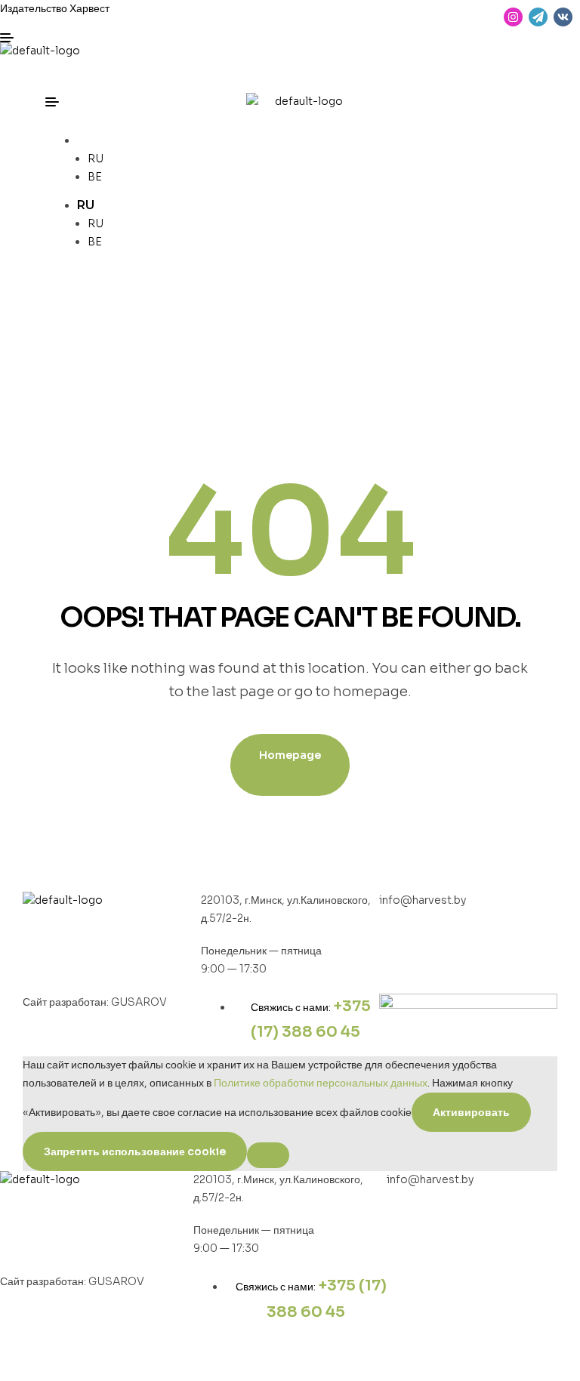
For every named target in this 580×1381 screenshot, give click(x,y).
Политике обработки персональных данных (320, 1083)
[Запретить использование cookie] (268, 1155)
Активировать (471, 1112)
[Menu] (145, 37)
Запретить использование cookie (135, 1151)
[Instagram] (513, 17)
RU (85, 140)
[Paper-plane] (538, 17)
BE (95, 176)
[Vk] (563, 17)
